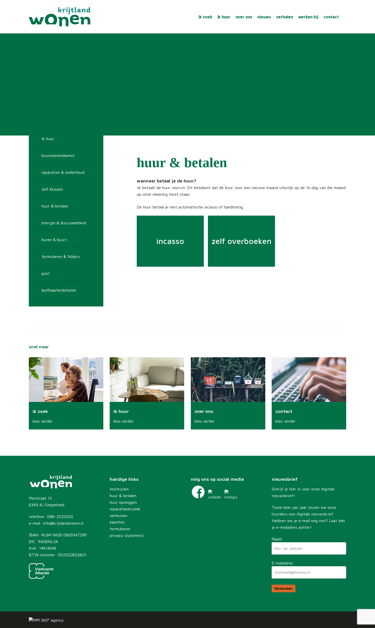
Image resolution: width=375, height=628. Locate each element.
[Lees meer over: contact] (309, 393)
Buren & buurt (54, 239)
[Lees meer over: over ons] (228, 393)
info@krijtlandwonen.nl (63, 523)
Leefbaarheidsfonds (59, 290)
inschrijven (119, 489)
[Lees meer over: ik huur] (147, 393)
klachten (117, 522)
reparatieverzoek (125, 509)
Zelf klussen (52, 189)
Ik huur (48, 138)
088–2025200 (60, 516)
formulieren (120, 528)
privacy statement (127, 535)
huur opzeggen (123, 502)
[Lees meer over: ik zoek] (66, 393)
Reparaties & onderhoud (63, 172)
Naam (277, 539)
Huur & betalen (55, 206)
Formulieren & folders (61, 256)
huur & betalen (123, 495)
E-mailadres (282, 563)
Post (46, 273)
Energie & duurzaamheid (64, 222)
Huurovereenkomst (58, 155)
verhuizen (118, 515)
